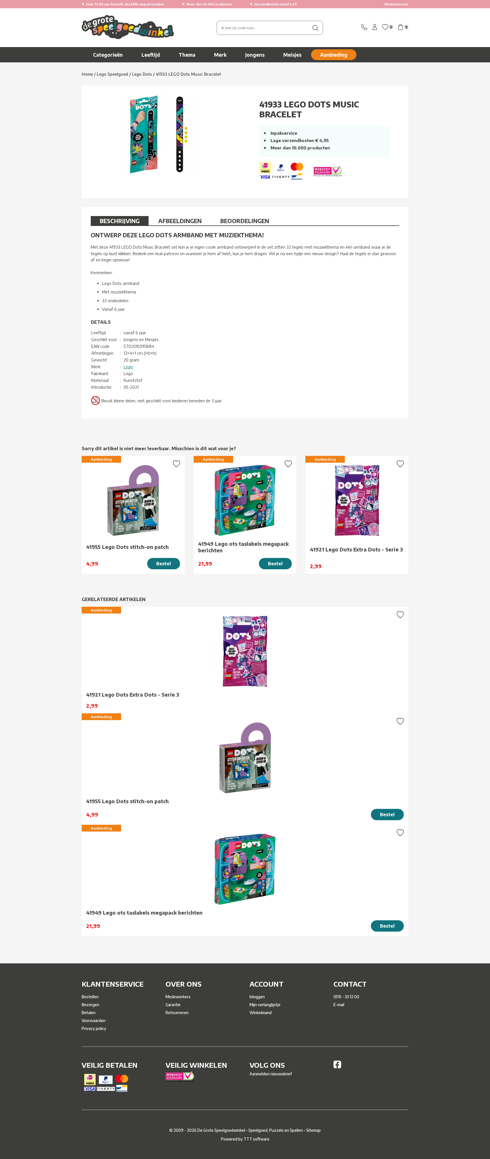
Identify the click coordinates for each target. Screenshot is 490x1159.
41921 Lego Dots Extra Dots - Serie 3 (356, 549)
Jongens (255, 55)
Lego (128, 366)
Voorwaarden (93, 1020)
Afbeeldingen (180, 220)
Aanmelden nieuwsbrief (271, 1073)
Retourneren (177, 1012)
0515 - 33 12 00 (346, 996)
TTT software (256, 1139)
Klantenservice (396, 4)
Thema (187, 55)
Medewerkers (178, 996)
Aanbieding (333, 55)
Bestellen (90, 996)
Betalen (89, 1012)
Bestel (163, 563)
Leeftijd (150, 55)
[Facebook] (337, 1066)
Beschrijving (120, 220)
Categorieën (108, 55)
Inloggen (257, 996)
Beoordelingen (244, 220)
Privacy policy (94, 1028)
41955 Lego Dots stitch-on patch (127, 546)
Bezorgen (90, 1004)
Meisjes (292, 55)
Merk (220, 55)
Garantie (173, 1004)
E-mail (338, 1004)
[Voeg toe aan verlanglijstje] (176, 464)
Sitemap (313, 1130)
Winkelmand (261, 1012)
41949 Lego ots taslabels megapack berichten (243, 546)
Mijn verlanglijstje (265, 1004)
